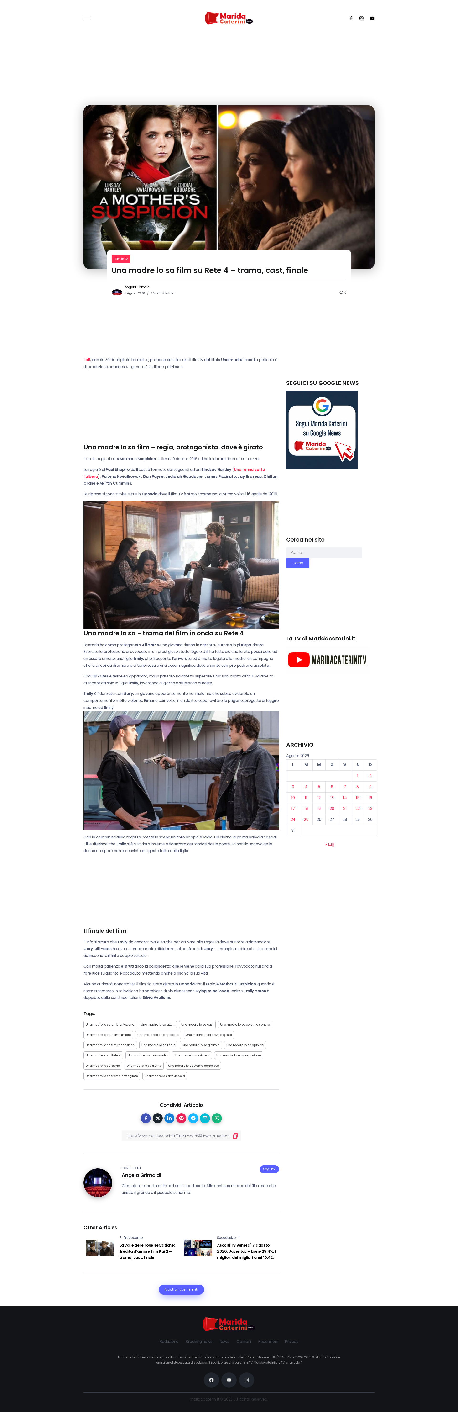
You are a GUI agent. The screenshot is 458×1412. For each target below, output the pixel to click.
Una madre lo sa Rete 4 (103, 1055)
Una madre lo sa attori (158, 1025)
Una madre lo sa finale (158, 1045)
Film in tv (121, 259)
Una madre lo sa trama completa (193, 1066)
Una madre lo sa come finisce (108, 1035)
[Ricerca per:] (324, 552)
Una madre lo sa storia (103, 1066)
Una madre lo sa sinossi (192, 1055)
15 (357, 797)
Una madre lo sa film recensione (110, 1045)
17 (293, 808)
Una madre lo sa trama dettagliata (112, 1076)
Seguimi (269, 1169)
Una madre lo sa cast (197, 1025)
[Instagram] (360, 18)
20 (332, 808)
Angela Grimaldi (137, 287)
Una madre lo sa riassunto (147, 1055)
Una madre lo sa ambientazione (110, 1025)
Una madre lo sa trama (144, 1066)
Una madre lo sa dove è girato (209, 1035)
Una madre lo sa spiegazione (238, 1055)
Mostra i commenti (181, 1289)
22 (357, 808)
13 (332, 797)
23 (370, 808)
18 (306, 808)
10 (293, 797)
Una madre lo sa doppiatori (158, 1035)
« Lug (329, 844)
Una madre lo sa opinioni (245, 1045)
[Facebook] (349, 18)
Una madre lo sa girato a (200, 1045)
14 (345, 797)
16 (370, 797)
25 (306, 819)
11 (306, 797)
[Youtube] (371, 18)
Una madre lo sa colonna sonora (245, 1025)
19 (319, 808)
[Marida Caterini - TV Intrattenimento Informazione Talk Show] (229, 18)
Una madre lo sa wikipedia (165, 1076)
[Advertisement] (331, 345)
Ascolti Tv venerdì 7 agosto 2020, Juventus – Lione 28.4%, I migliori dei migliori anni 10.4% (246, 1251)
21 (345, 808)
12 (319, 797)
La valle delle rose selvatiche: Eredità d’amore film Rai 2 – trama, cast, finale (147, 1251)
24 (293, 819)
